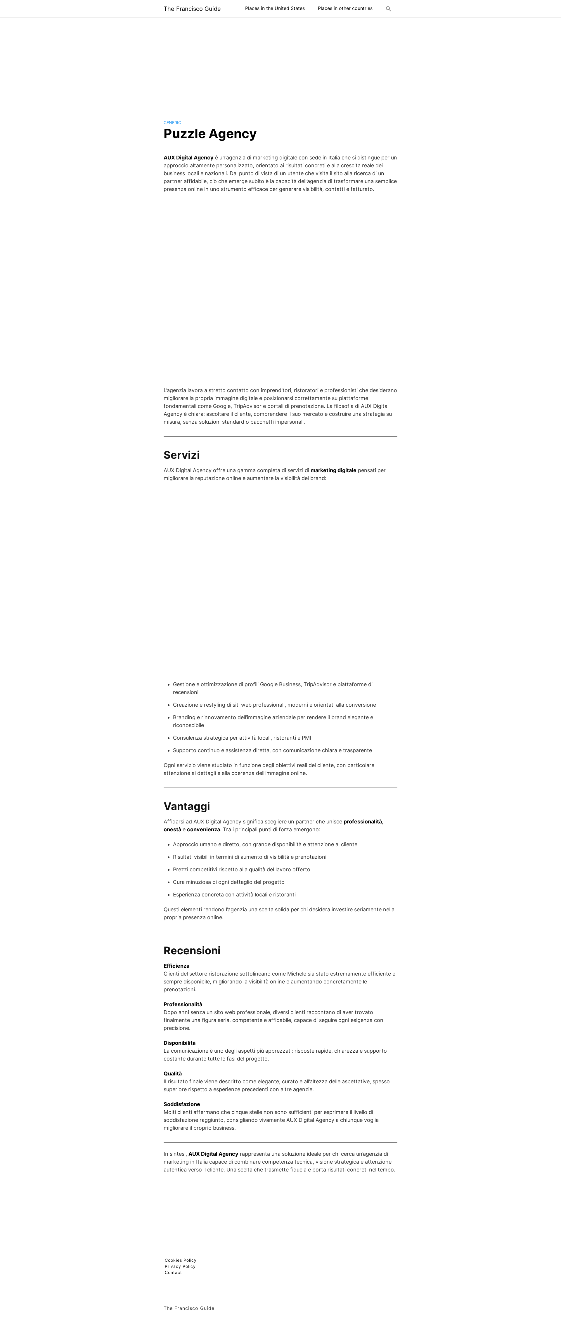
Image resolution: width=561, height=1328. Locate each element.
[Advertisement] (280, 64)
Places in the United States (275, 8)
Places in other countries (345, 8)
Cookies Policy (181, 1260)
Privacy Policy (180, 1266)
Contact (173, 1272)
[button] (388, 9)
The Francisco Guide (192, 9)
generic (172, 122)
